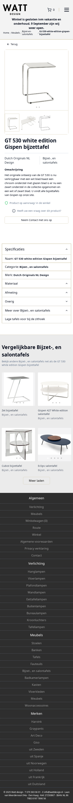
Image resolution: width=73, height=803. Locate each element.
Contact (36, 555)
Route (37, 528)
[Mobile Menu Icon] (66, 10)
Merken (36, 713)
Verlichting (36, 507)
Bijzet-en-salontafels (27, 33)
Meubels (15, 32)
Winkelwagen (36, 521)
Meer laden (36, 481)
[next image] (30, 389)
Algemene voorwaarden (36, 542)
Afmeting (11, 292)
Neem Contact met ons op (36, 220)
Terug (14, 44)
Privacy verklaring (37, 548)
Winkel (36, 535)
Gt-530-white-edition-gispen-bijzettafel (54, 33)
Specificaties (14, 249)
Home (6, 32)
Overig (9, 301)
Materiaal (11, 283)
